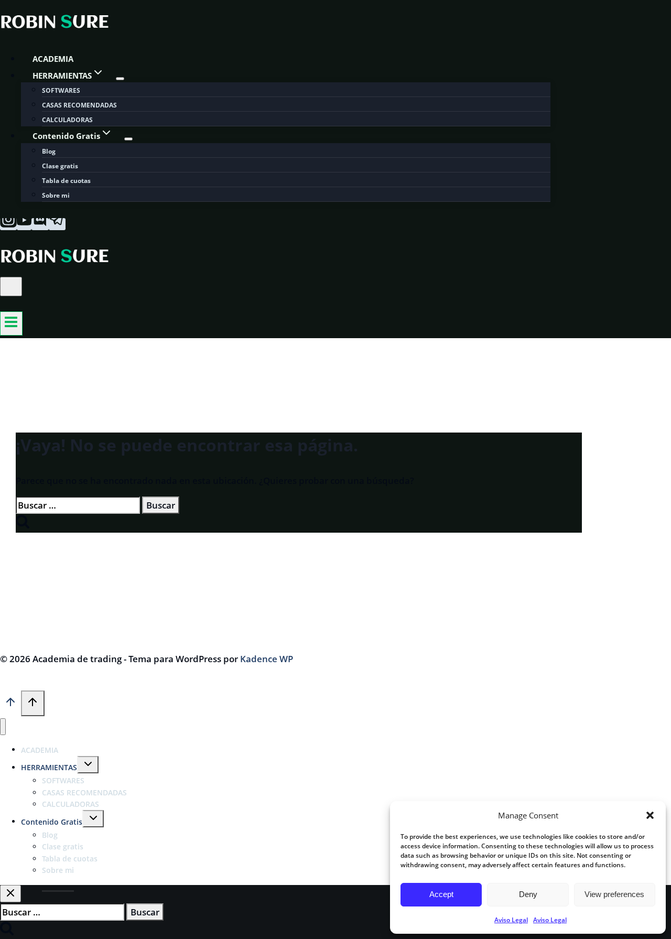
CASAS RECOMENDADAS (79, 105)
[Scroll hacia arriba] (10, 704)
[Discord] (40, 224)
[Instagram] (8, 224)
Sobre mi (56, 195)
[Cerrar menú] (3, 727)
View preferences (614, 894)
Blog (49, 151)
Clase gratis (60, 165)
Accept (441, 894)
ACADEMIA (53, 58)
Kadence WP (266, 659)
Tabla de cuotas (66, 180)
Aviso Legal (511, 919)
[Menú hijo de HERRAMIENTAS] (120, 78)
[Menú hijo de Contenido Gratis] (128, 139)
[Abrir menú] (11, 323)
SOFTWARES (61, 90)
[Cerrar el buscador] (10, 893)
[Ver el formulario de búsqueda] (11, 286)
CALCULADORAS (67, 119)
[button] (650, 815)
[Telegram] (57, 224)
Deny (528, 894)
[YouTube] (24, 224)
